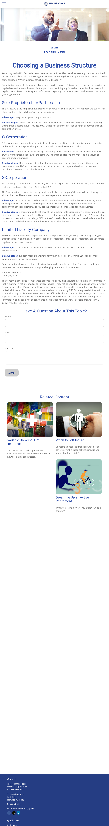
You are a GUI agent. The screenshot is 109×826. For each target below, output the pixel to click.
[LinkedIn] (18, 813)
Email (7, 332)
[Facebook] (9, 813)
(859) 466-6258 (20, 786)
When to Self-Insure (70, 440)
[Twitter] (14, 813)
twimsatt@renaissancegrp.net (20, 808)
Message (9, 348)
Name (8, 316)
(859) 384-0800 (20, 784)
